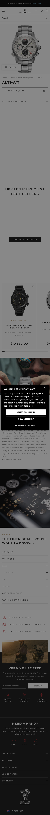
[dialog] (25, 407)
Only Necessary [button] (26, 419)
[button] (25, 425)
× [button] (44, 388)
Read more (28, 406)
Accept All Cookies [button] (26, 412)
